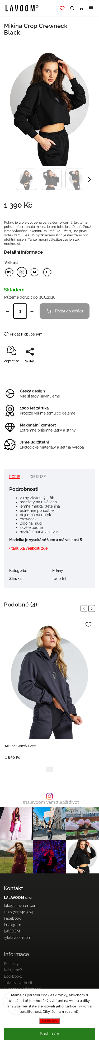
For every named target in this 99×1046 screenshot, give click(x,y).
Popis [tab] (14, 477)
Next (92, 608)
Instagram (12, 925)
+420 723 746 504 (18, 912)
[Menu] (91, 8)
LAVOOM (12, 931)
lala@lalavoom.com (20, 905)
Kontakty (11, 963)
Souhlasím (49, 1033)
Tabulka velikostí (18, 983)
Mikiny (57, 570)
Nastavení (50, 1021)
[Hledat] (72, 8)
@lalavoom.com (17, 937)
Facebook (12, 918)
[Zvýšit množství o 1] (32, 311)
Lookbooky (13, 976)
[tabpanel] (49, 697)
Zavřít (82, 371)
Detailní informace (23, 252)
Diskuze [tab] (38, 477)
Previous (84, 608)
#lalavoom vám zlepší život (51, 802)
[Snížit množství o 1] (7, 311)
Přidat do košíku (69, 311)
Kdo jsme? (13, 970)
